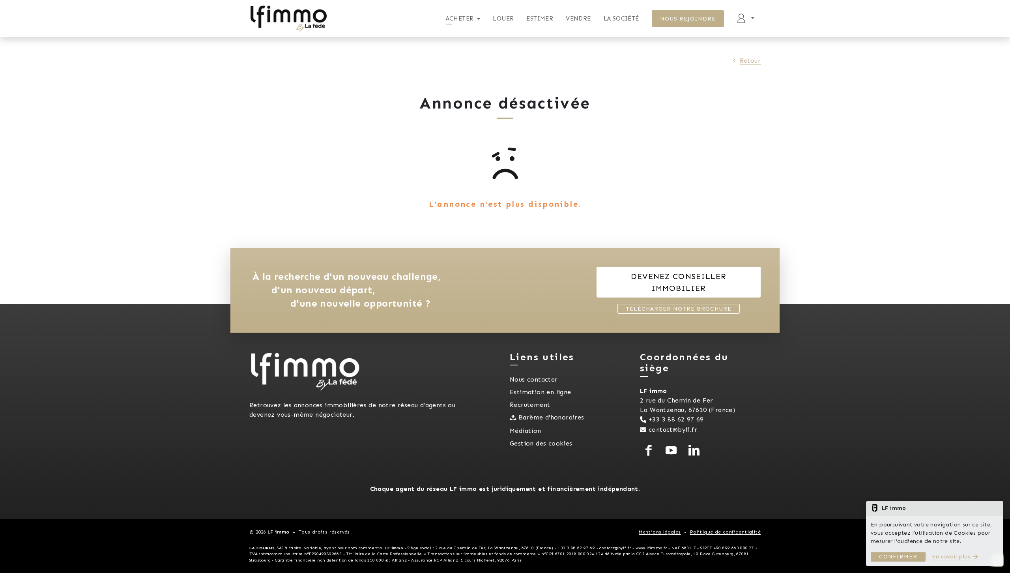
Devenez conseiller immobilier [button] (678, 282)
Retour (750, 60)
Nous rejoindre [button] (688, 18)
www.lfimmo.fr (651, 548)
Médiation (525, 430)
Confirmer (898, 556)
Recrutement (530, 404)
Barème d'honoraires (551, 417)
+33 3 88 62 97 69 (676, 419)
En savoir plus (951, 556)
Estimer (539, 18)
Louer (503, 18)
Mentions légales (660, 532)
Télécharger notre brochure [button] (678, 308)
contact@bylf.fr (673, 429)
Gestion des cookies (541, 443)
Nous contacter (534, 379)
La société (621, 18)
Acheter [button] (460, 18)
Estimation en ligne (540, 392)
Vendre (578, 18)
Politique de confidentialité (725, 532)
